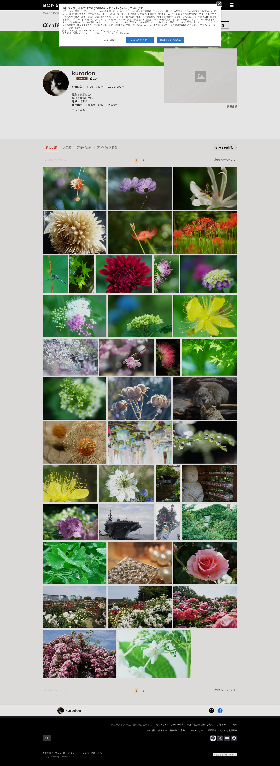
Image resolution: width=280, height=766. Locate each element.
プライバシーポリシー (104, 33)
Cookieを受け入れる (170, 40)
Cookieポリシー (95, 30)
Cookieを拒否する (140, 40)
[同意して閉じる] (219, 3)
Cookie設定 (109, 40)
